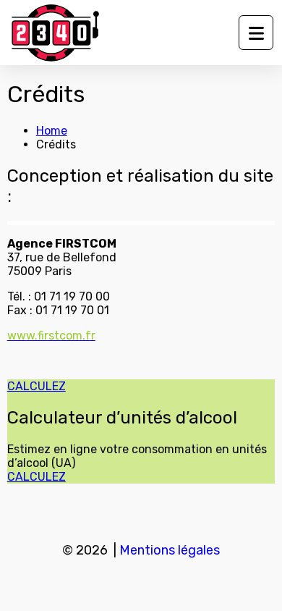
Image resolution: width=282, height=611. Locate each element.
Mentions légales (169, 550)
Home (51, 131)
